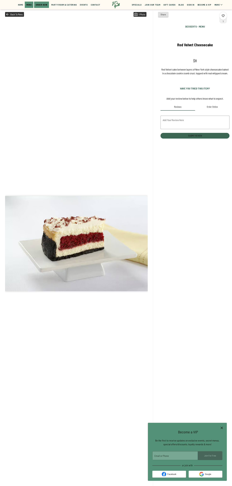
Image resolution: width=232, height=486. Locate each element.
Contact (95, 4)
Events (84, 4)
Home (20, 4)
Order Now (41, 4)
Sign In (190, 4)
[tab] (178, 107)
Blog (181, 4)
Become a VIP (204, 4)
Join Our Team (152, 4)
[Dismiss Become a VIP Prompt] (222, 428)
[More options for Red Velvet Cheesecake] (223, 16)
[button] (219, 5)
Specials (137, 4)
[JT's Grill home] (116, 5)
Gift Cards (169, 4)
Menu (29, 4)
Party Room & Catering (64, 4)
